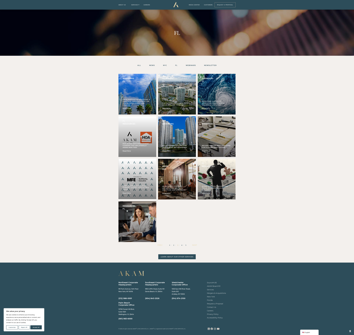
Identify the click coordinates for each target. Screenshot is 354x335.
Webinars (191, 65)
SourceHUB (212, 283)
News (152, 65)
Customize (12, 327)
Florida (210, 300)
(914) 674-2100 (178, 298)
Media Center (194, 5)
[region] (24, 319)
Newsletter (210, 65)
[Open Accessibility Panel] (350, 331)
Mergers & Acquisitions (216, 293)
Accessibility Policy (215, 318)
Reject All (24, 327)
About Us (122, 5)
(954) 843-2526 (152, 298)
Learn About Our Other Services (177, 257)
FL (176, 65)
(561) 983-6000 (125, 319)
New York (211, 297)
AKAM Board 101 (213, 286)
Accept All (36, 327)
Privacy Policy (212, 314)
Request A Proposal (225, 5)
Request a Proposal (215, 304)
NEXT (194, 245)
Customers (208, 5)
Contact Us (211, 307)
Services (134, 5)
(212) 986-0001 (125, 298)
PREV (160, 245)
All (139, 65)
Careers (147, 5)
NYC (165, 65)
